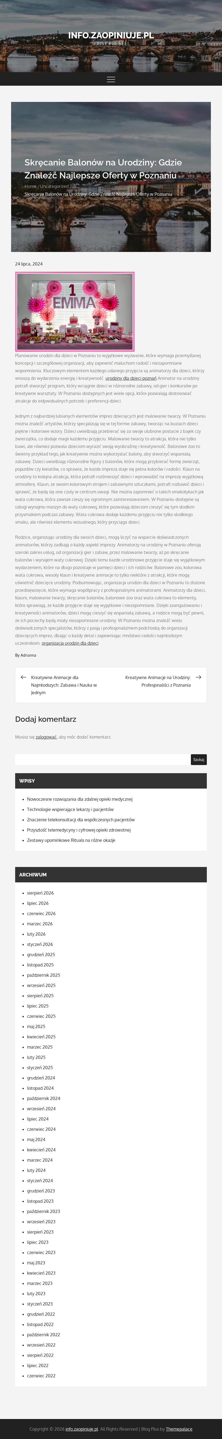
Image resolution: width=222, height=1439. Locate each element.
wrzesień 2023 (41, 1221)
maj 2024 (36, 1139)
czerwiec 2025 (41, 1016)
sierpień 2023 (40, 1232)
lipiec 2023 (37, 1242)
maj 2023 (36, 1262)
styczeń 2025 (40, 1067)
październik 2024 (43, 1098)
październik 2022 (43, 1334)
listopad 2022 (40, 1324)
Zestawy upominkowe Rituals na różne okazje (71, 840)
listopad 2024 (40, 1088)
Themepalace (179, 1429)
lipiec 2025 (37, 1006)
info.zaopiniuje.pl (111, 35)
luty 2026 (36, 934)
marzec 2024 (40, 1160)
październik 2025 (43, 975)
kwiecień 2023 (41, 1273)
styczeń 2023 (40, 1304)
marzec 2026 (40, 923)
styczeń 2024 (40, 1180)
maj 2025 (36, 1026)
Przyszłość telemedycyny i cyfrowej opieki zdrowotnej (78, 830)
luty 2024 (36, 1170)
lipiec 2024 (37, 1119)
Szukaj (198, 759)
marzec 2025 (40, 1047)
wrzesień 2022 (41, 1345)
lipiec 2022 (37, 1365)
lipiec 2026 (37, 903)
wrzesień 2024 (41, 1108)
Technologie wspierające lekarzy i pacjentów (70, 809)
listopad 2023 (40, 1201)
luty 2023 (36, 1293)
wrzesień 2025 (41, 985)
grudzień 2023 (41, 1191)
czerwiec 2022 (41, 1375)
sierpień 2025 (40, 995)
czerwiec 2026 (41, 913)
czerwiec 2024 (41, 1129)
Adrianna (28, 655)
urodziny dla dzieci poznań (131, 378)
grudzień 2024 (41, 1078)
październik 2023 (43, 1211)
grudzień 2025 (41, 954)
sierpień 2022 (40, 1355)
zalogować (46, 737)
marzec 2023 (40, 1283)
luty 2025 (36, 1057)
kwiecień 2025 (41, 1036)
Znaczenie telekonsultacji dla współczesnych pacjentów (81, 819)
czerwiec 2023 (41, 1252)
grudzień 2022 (41, 1314)
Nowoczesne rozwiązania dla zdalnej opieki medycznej (79, 799)
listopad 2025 (40, 965)
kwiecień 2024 (41, 1149)
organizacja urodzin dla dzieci (70, 643)
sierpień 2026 (40, 893)
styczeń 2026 (40, 944)
